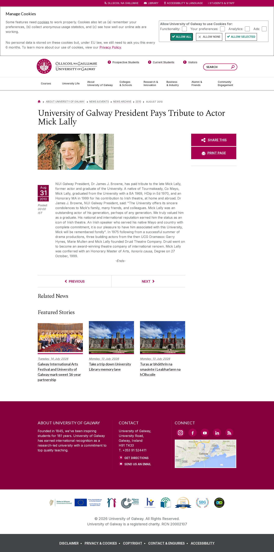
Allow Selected (243, 36)
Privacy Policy (110, 47)
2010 (138, 101)
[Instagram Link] (180, 433)
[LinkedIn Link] (217, 433)
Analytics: (235, 29)
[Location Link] (205, 466)
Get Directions (136, 458)
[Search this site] (232, 67)
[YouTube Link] (205, 433)
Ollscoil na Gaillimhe (123, 3)
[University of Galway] (67, 66)
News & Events (99, 101)
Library (153, 3)
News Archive (122, 101)
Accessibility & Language (185, 3)
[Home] (39, 101)
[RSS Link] (229, 433)
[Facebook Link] (193, 433)
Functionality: (170, 29)
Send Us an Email (137, 464)
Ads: (256, 29)
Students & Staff (222, 3)
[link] (75, 503)
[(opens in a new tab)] (76, 506)
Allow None (211, 36)
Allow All (183, 36)
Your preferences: (204, 29)
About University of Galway (65, 101)
